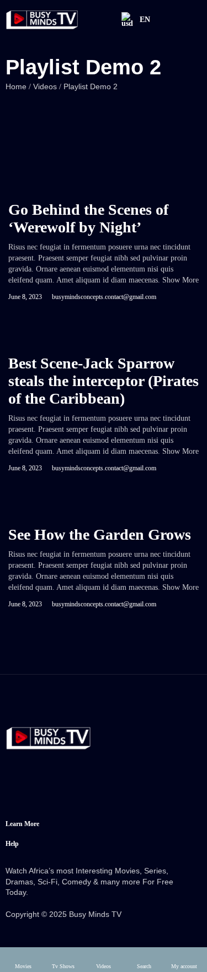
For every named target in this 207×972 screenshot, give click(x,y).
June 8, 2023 (25, 297)
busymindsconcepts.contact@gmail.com (104, 297)
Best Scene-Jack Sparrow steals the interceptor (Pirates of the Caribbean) (103, 381)
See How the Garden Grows (99, 534)
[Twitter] (62, 789)
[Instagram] (104, 789)
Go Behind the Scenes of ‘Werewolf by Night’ (88, 218)
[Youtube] (147, 789)
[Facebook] (19, 789)
